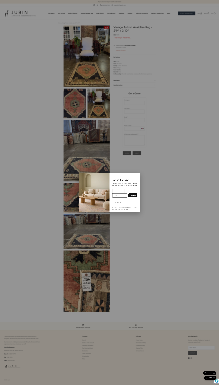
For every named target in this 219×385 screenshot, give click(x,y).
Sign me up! (133, 195)
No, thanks (118, 203)
